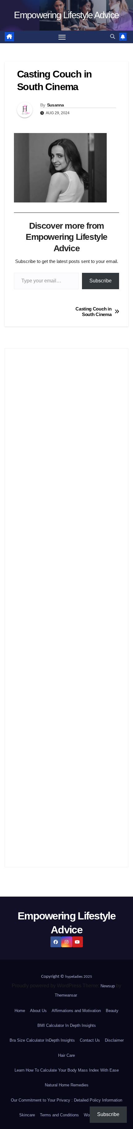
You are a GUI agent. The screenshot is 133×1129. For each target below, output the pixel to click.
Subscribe (100, 280)
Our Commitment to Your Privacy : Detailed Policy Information (66, 1100)
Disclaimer (114, 1040)
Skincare (27, 1115)
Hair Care (66, 1055)
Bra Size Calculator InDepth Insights (42, 1040)
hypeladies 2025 (78, 977)
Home (20, 1010)
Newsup (108, 986)
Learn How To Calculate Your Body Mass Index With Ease (67, 1070)
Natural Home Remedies (66, 1085)
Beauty (112, 1010)
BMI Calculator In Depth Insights (66, 1025)
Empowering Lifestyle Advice (66, 15)
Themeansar (66, 995)
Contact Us (90, 1040)
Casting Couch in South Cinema (93, 311)
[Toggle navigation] (62, 37)
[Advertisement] (66, 608)
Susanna (55, 104)
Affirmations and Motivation (76, 1010)
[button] (112, 36)
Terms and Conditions (59, 1115)
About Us (38, 1010)
